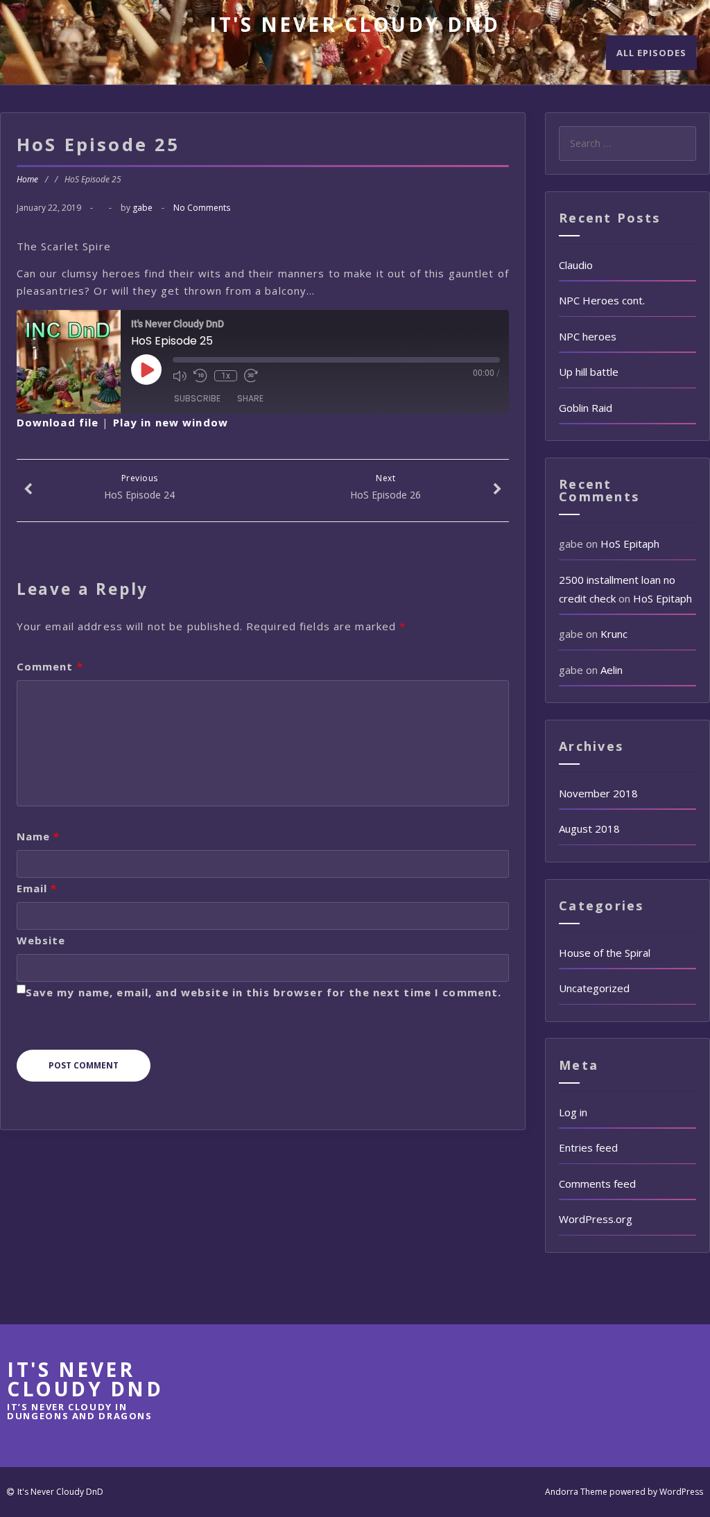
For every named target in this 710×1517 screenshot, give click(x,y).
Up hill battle (588, 372)
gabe (142, 208)
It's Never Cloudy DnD (355, 24)
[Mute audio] (180, 376)
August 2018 (589, 828)
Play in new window (170, 422)
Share (250, 398)
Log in (573, 1112)
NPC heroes (587, 336)
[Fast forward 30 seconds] (251, 376)
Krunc (613, 634)
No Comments (201, 208)
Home (27, 179)
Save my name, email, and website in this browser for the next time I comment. (264, 992)
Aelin (611, 670)
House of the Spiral (604, 953)
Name (38, 836)
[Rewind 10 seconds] (200, 376)
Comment (50, 666)
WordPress (681, 1492)
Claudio (576, 265)
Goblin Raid (585, 408)
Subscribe (197, 398)
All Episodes (651, 52)
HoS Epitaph (629, 544)
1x (225, 376)
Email (37, 888)
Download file (58, 422)
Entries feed (588, 1147)
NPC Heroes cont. (602, 300)
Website (41, 940)
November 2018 (598, 793)
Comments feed (597, 1183)
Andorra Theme (576, 1492)
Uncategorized (594, 988)
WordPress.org (595, 1219)
